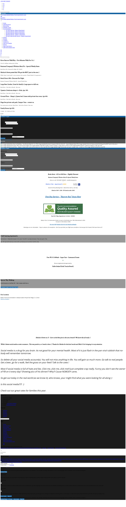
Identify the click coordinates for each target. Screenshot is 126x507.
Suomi (36, 459)
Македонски (54, 459)
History (5, 44)
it (3, 9)
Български (71, 459)
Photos (5, 37)
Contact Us (6, 42)
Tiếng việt (24, 460)
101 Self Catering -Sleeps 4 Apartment (15, 30)
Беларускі (76, 459)
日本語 (8, 460)
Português (16, 460)
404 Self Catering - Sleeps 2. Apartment (15, 34)
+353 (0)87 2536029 (5, 1)
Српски (42, 460)
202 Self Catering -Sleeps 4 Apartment (15, 31)
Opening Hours (7, 24)
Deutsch (5, 410)
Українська (3, 460)
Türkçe (120, 459)
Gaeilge (40, 459)
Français (5, 415)
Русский (29, 460)
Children (3, 131)
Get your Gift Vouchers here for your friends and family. (63, 224)
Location (5, 40)
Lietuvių (45, 459)
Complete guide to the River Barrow (9, 287)
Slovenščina (51, 460)
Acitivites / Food (7, 27)
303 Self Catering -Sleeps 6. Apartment (15, 33)
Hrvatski (91, 459)
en (3, 5)
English (5, 412)
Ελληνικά (27, 459)
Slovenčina (56, 460)
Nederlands (116, 459)
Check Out (3, 123)
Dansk (22, 459)
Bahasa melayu (61, 459)
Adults (2, 125)
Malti (67, 459)
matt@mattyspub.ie (11, 405)
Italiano (5, 416)
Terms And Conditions (60, 448)
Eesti (31, 459)
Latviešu (49, 459)
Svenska (38, 460)
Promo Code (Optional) (6, 136)
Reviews (5, 39)
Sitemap (44, 448)
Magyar (87, 459)
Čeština (81, 459)
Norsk (111, 459)
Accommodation (7, 29)
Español (5, 413)
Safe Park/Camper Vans (9, 47)
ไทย (123, 459)
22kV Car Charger (7, 43)
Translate (11, 465)
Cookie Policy (50, 448)
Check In (3, 122)
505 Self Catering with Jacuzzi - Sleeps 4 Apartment (18, 36)
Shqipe (45, 460)
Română (34, 460)
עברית (103, 459)
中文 (60, 460)
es (3, 6)
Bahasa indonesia (97, 459)
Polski (20, 460)
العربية (33, 459)
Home (4, 23)
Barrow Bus (6, 26)
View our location (5, 299)
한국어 (11, 460)
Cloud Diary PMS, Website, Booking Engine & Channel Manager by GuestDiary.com (21, 448)
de (3, 3)
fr (3, 8)
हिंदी (84, 459)
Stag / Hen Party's (7, 46)
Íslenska (107, 459)
